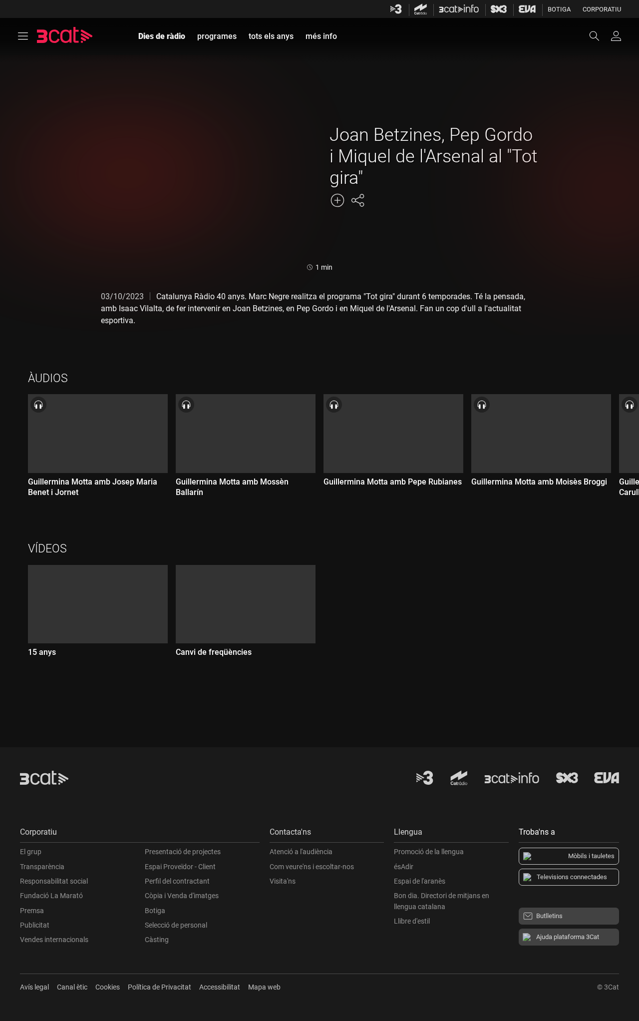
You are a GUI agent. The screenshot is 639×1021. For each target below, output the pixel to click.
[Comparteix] (357, 200)
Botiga (559, 9)
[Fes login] (616, 36)
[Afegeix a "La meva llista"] (337, 200)
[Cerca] (599, 36)
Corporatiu (602, 9)
